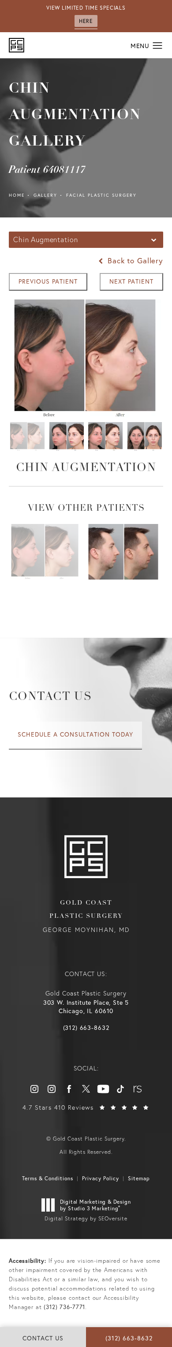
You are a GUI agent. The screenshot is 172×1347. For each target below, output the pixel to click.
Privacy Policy (100, 1178)
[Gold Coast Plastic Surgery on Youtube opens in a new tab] (103, 1089)
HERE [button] (86, 21)
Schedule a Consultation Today (75, 734)
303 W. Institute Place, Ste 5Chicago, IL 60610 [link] (86, 1006)
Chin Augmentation (86, 468)
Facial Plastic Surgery (101, 195)
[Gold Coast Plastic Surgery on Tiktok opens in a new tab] (120, 1089)
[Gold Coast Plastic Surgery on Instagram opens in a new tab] (34, 1089)
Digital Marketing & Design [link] (95, 1205)
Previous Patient (48, 281)
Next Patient (131, 281)
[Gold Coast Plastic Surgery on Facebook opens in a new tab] (69, 1089)
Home (17, 195)
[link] (86, 1028)
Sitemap (139, 1178)
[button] (157, 45)
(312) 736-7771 (64, 1307)
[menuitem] (34, 1089)
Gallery (45, 195)
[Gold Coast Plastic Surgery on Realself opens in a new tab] (138, 1089)
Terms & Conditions (47, 1178)
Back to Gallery (134, 260)
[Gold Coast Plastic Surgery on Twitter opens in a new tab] (86, 1089)
